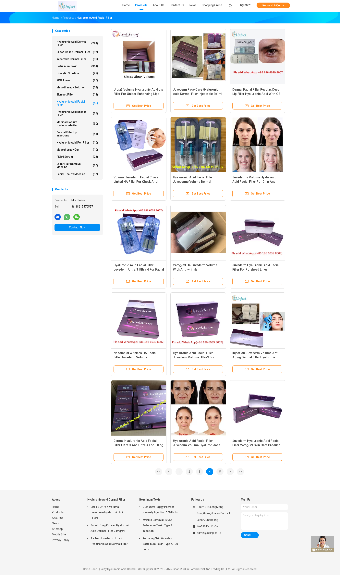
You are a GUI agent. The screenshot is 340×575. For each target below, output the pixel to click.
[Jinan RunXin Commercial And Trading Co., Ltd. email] (58, 217)
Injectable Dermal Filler (77, 59)
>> (240, 471)
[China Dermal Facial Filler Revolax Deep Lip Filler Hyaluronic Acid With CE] (257, 56)
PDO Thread (77, 80)
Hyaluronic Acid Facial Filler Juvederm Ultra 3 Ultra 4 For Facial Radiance (139, 269)
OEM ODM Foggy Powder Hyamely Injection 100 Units (160, 509)
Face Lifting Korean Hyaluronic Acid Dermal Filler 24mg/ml (110, 528)
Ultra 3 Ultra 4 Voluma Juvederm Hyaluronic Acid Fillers (108, 512)
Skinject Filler (77, 94)
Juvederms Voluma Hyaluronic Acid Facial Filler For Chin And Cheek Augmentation (254, 181)
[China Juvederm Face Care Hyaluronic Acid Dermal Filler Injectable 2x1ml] (198, 56)
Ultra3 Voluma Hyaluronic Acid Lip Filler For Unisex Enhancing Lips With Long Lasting (138, 94)
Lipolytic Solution (77, 73)
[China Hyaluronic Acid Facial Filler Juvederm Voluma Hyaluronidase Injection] (198, 408)
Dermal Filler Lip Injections (77, 134)
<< (158, 471)
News (55, 523)
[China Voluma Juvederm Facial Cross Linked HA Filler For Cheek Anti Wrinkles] (138, 144)
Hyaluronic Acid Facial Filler (77, 103)
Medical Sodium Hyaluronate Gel (77, 124)
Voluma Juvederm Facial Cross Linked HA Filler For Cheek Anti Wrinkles (136, 181)
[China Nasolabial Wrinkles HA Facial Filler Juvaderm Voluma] (138, 320)
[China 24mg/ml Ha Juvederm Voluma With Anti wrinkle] (198, 232)
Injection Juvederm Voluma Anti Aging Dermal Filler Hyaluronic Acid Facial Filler (255, 357)
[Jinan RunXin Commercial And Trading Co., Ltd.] (67, 6)
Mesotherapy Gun (77, 149)
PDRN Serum (77, 156)
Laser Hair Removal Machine (77, 165)
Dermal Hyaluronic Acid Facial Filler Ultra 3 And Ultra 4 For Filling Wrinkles (138, 445)
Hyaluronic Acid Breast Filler (77, 113)
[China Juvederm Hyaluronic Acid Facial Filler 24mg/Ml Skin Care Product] (257, 408)
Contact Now (77, 227)
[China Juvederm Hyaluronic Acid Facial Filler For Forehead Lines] (257, 232)
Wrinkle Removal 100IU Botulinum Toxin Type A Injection (157, 525)
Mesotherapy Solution (77, 87)
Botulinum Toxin (77, 66)
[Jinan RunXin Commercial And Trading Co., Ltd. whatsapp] (67, 217)
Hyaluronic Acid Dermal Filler (77, 43)
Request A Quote (273, 5)
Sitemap (57, 528)
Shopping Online (212, 5)
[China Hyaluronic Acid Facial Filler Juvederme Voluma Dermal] (198, 144)
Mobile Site (59, 534)
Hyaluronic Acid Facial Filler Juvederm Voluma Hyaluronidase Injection (196, 445)
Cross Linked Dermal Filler (77, 52)
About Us (58, 517)
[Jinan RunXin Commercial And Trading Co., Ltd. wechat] (76, 217)
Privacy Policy (60, 540)
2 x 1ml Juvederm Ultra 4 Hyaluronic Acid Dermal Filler (109, 541)
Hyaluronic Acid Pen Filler (77, 142)
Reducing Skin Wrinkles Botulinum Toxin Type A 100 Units (160, 544)
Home (55, 506)
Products (58, 512)
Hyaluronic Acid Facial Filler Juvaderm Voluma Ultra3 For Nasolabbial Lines (193, 357)
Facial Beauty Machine (77, 174)
